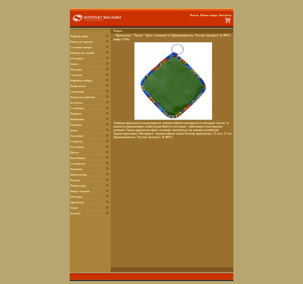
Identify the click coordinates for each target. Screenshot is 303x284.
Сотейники (77, 108)
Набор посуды (78, 174)
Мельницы (76, 58)
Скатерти (76, 75)
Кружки (75, 180)
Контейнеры (77, 158)
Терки (74, 207)
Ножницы (76, 169)
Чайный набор (79, 36)
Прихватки (77, 202)
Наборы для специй (82, 52)
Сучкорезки (77, 163)
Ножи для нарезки (81, 41)
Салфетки (76, 141)
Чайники (75, 113)
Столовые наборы (81, 47)
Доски (74, 130)
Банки (74, 64)
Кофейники (77, 119)
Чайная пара (78, 185)
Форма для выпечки (82, 97)
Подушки (76, 124)
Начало (194, 15)
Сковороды (77, 91)
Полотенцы (77, 147)
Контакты (225, 15)
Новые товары (209, 15)
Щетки (74, 152)
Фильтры (76, 69)
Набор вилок (78, 86)
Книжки (75, 213)
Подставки (76, 135)
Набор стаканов (79, 191)
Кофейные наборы (81, 80)
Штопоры (76, 196)
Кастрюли (76, 102)
